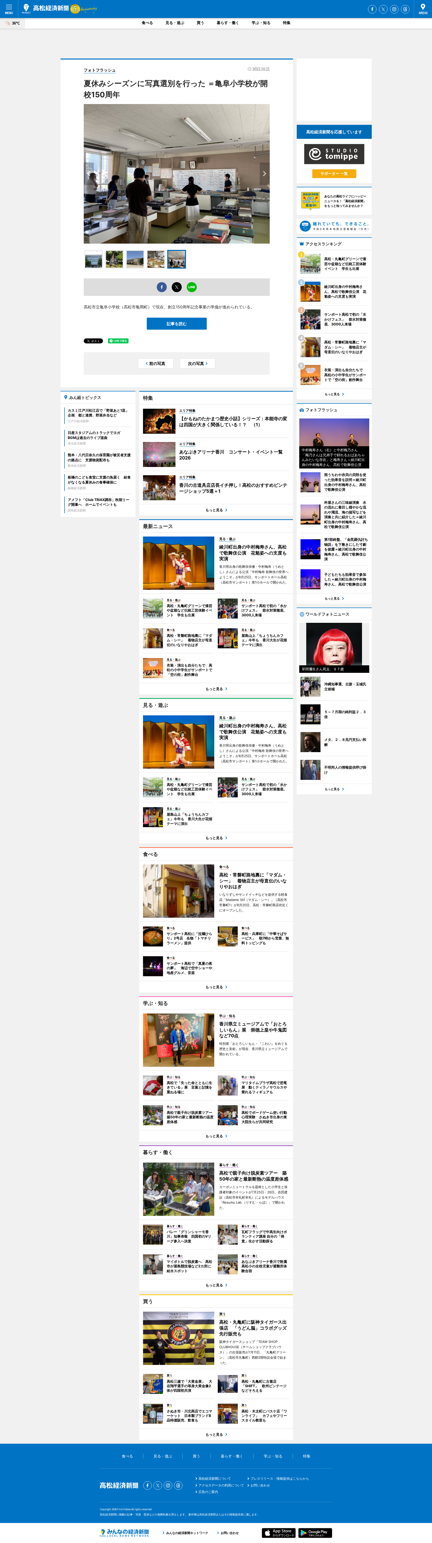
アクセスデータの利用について (221, 1485)
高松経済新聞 (45, 9)
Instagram (394, 9)
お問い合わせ (260, 1485)
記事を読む (177, 323)
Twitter (383, 9)
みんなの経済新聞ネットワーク (124, 1533)
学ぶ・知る (261, 22)
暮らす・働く (228, 22)
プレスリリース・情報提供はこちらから (279, 1478)
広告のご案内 (208, 1492)
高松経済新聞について (214, 1478)
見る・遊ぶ (175, 22)
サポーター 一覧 (334, 173)
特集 (286, 22)
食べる (147, 22)
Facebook (372, 9)
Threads (405, 9)
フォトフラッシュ (100, 70)
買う (200, 22)
